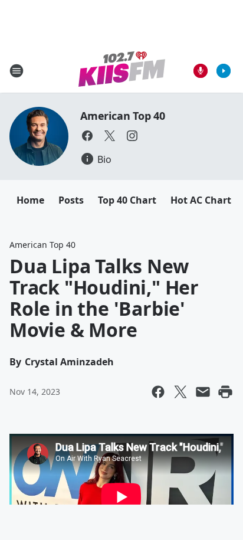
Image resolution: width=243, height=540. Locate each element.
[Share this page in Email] (203, 392)
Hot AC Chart (200, 200)
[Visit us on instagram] (132, 136)
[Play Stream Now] (223, 71)
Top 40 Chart (127, 200)
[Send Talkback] (200, 71)
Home (30, 200)
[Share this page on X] (180, 392)
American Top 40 (122, 116)
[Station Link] (121, 70)
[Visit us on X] (110, 136)
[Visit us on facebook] (87, 136)
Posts (71, 200)
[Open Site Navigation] (16, 71)
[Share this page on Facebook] (158, 392)
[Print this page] (225, 392)
